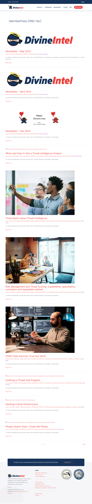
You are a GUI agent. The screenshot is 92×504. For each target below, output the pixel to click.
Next (84, 444)
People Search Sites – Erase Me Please (27, 426)
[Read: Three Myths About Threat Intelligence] (40, 192)
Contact (65, 7)
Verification (77, 359)
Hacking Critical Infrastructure (22, 404)
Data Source (27, 359)
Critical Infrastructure (25, 407)
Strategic (72, 156)
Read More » (9, 63)
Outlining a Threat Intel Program (23, 380)
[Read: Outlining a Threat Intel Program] (35, 376)
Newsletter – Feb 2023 (18, 131)
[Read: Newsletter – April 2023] (40, 79)
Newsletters (33, 54)
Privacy (55, 429)
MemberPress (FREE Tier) (23, 54)
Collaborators (48, 7)
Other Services (39, 474)
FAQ (70, 7)
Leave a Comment (10, 54)
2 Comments (9, 383)
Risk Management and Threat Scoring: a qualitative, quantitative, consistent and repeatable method (40, 288)
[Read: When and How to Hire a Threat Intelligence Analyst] (26, 149)
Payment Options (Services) (42, 486)
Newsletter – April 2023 (18, 91)
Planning (67, 156)
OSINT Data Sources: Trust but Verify (26, 356)
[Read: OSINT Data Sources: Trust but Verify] (40, 329)
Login (82, 2)
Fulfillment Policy (39, 484)
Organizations (60, 156)
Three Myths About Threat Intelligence (26, 218)
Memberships (57, 7)
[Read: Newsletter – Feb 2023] (40, 118)
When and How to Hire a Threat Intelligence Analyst (33, 153)
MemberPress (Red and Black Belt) (47, 156)
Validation (70, 359)
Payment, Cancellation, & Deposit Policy (45, 488)
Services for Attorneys (41, 473)
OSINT (65, 359)
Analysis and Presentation (12, 156)
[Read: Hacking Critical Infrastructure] (20, 400)
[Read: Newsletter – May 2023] (40, 39)
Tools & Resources (40, 476)
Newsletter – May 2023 (18, 51)
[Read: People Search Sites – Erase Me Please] (30, 422)
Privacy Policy (38, 482)
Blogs (21, 156)
